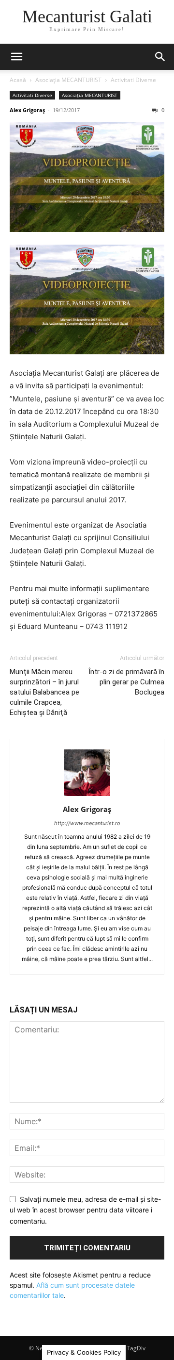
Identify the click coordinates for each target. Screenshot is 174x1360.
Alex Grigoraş (27, 110)
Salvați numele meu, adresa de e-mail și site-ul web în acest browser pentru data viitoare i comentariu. (85, 1210)
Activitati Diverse (133, 80)
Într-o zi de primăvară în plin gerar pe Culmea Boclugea (126, 682)
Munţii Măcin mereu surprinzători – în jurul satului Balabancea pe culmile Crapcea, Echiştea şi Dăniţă (44, 692)
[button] (16, 57)
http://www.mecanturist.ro (87, 823)
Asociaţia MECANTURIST (68, 80)
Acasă (18, 80)
